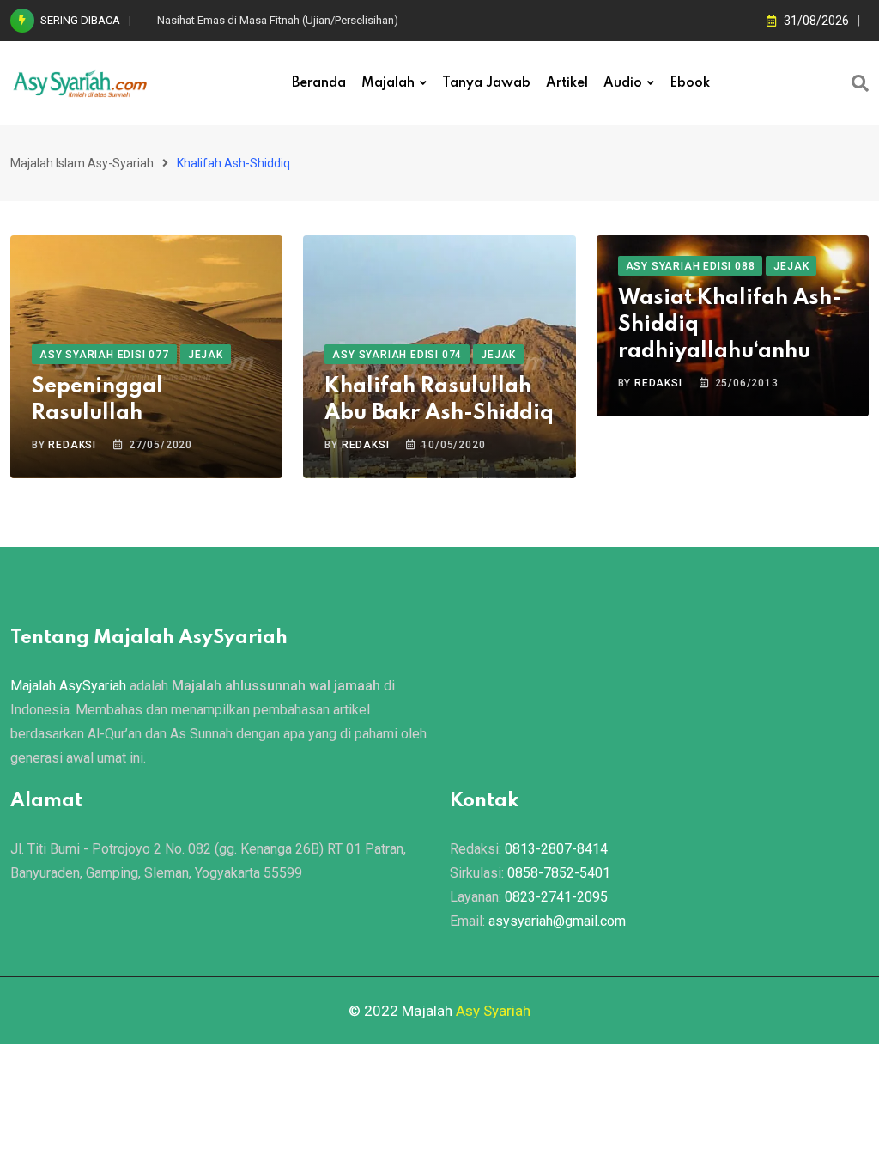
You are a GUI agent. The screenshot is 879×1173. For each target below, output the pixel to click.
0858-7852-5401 (558, 873)
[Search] (860, 83)
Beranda (319, 83)
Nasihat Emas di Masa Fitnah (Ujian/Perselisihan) (277, 20)
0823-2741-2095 (556, 897)
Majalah (388, 83)
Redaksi (72, 445)
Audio (622, 83)
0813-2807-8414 (556, 849)
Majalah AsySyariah (68, 686)
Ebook (690, 83)
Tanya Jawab (486, 83)
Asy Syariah (493, 1010)
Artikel (567, 83)
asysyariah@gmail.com (557, 921)
